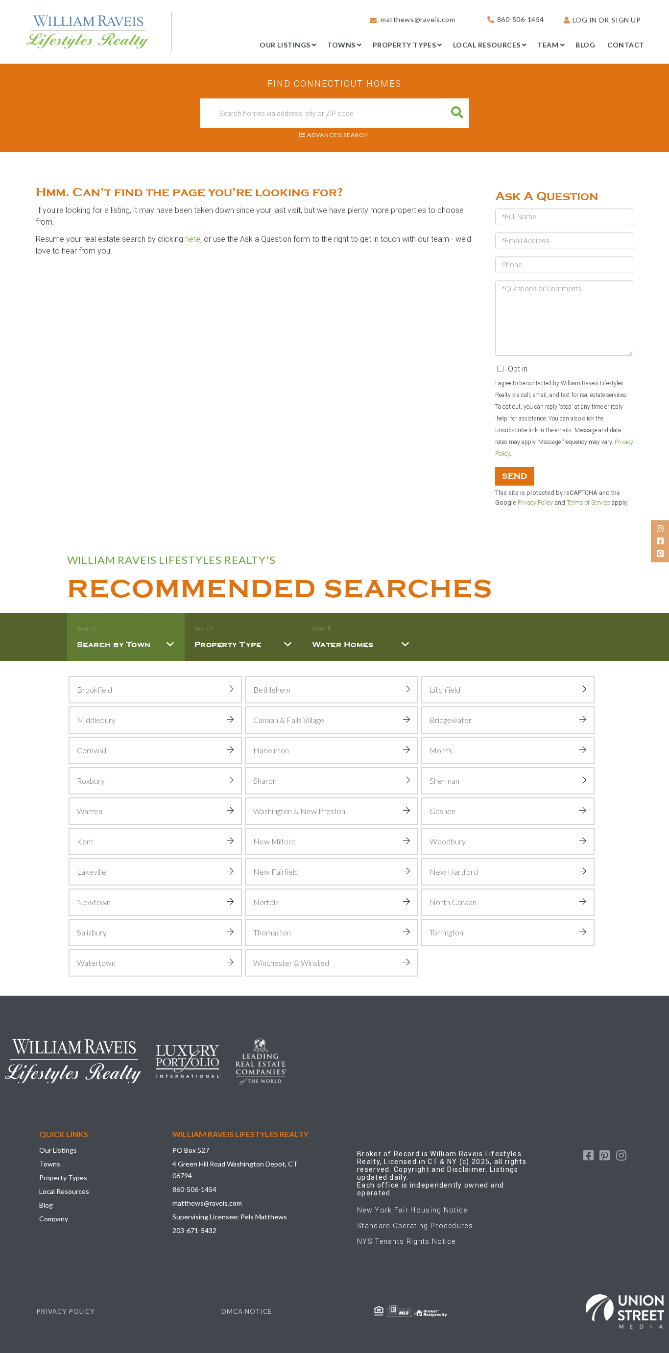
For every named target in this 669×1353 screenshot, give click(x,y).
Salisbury (92, 932)
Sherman (444, 780)
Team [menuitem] (547, 45)
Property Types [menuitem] (404, 45)
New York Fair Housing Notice (412, 1210)
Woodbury (448, 841)
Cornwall (91, 750)
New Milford (274, 841)
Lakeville (91, 871)
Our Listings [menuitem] (285, 45)
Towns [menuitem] (341, 45)
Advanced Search (337, 135)
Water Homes (343, 644)
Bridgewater (451, 719)
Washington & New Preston (299, 811)
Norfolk (266, 902)
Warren (89, 811)
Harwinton (271, 750)
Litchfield (445, 689)
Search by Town (114, 644)
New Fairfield (276, 871)
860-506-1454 (520, 19)
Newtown (94, 902)
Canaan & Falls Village (288, 719)
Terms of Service (588, 502)
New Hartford (454, 871)
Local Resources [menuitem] (487, 45)
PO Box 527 (190, 1150)
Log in (585, 20)
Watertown (96, 962)
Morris (441, 750)
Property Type (228, 644)
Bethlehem (271, 689)
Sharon (265, 780)
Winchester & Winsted (291, 962)
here (192, 239)
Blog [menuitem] (585, 45)
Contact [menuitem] (626, 45)
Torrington (446, 932)
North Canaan (453, 902)
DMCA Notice (246, 1311)
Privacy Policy (535, 502)
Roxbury (91, 780)
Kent (85, 841)
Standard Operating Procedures (415, 1226)
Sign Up (626, 20)
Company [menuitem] (53, 1218)
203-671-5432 (194, 1230)
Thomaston (272, 932)
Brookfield (94, 689)
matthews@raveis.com (418, 19)
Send (514, 476)
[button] (457, 113)
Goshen (442, 811)
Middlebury (96, 719)
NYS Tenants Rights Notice (406, 1241)
